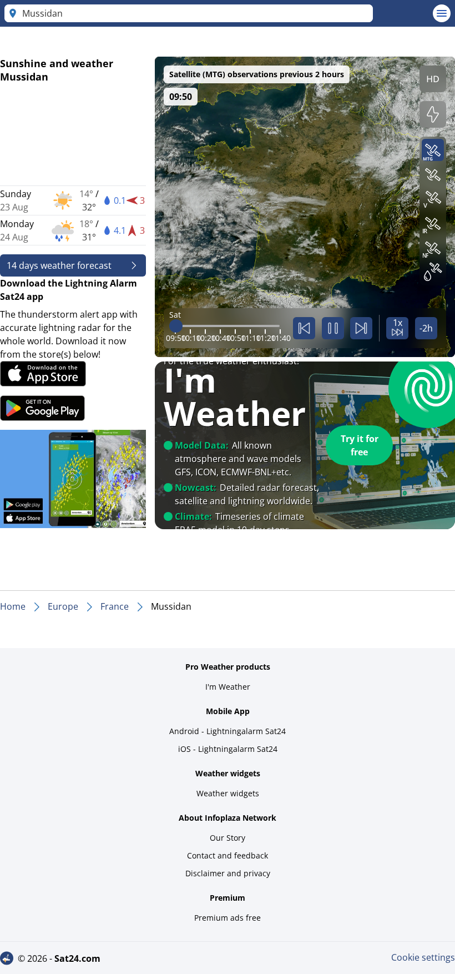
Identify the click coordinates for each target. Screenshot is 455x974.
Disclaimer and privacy (227, 873)
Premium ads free (227, 917)
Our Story (227, 837)
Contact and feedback (227, 855)
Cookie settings (423, 957)
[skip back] (304, 328)
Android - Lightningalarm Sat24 (227, 731)
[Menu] (442, 13)
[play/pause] (333, 328)
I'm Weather (227, 686)
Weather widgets (227, 793)
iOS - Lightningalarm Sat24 (227, 749)
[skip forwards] (361, 328)
